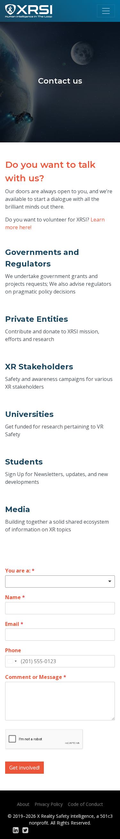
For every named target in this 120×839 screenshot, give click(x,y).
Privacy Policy (49, 804)
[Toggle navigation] (106, 11)
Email (14, 624)
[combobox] (12, 661)
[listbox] (60, 581)
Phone (13, 650)
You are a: (20, 570)
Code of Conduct (85, 804)
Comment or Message (35, 677)
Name (15, 597)
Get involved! (24, 767)
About (23, 804)
